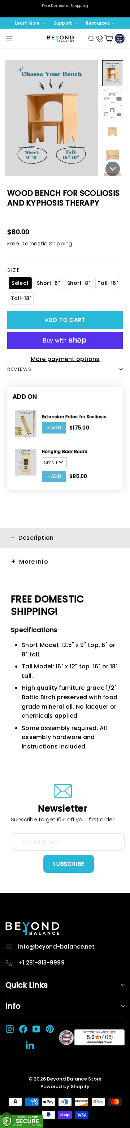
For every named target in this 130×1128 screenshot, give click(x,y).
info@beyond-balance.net (56, 946)
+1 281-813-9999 (41, 962)
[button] (112, 73)
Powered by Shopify (65, 1086)
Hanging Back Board (65, 452)
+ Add (54, 427)
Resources (98, 23)
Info (13, 1006)
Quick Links (26, 985)
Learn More (28, 23)
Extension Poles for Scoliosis (74, 417)
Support (63, 23)
